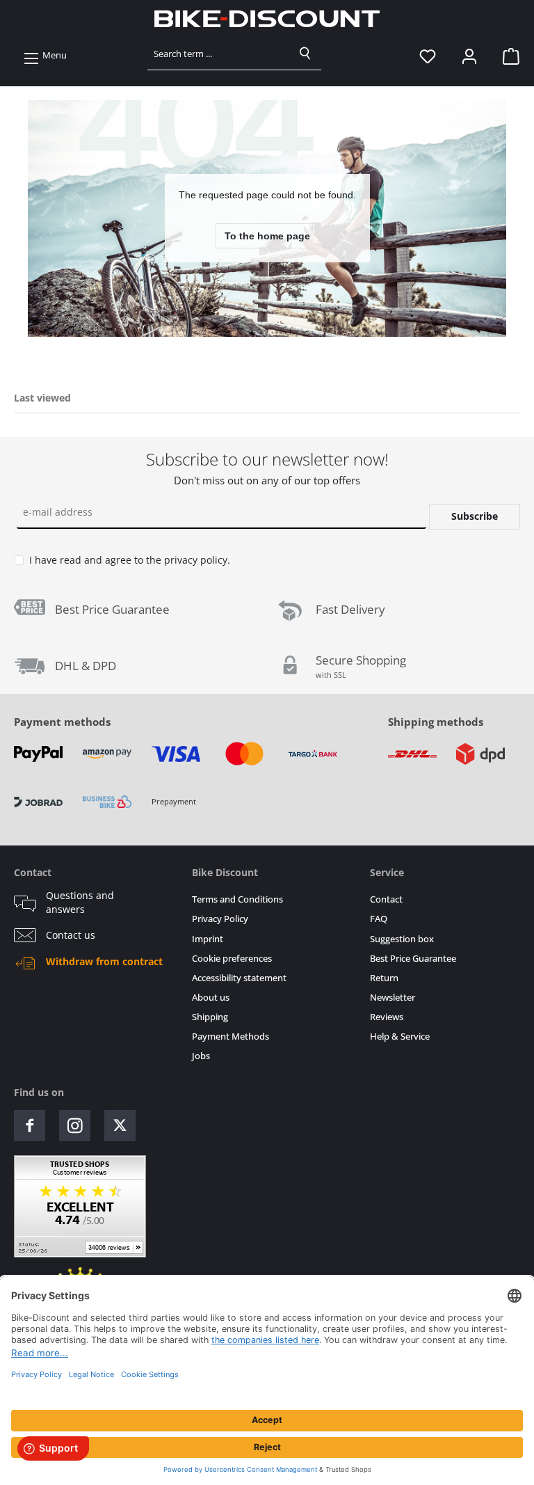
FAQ (378, 919)
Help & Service (400, 1036)
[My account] (469, 55)
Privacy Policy (220, 919)
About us (210, 997)
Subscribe (474, 516)
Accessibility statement (239, 978)
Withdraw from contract (104, 961)
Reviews (386, 1017)
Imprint (207, 939)
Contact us (70, 935)
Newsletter (392, 997)
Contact (386, 899)
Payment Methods (230, 1036)
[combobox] (218, 54)
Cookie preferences (232, 958)
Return (384, 978)
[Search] (305, 54)
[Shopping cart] (507, 55)
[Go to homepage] (267, 18)
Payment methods (62, 722)
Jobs (201, 1056)
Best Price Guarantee (413, 958)
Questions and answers (80, 902)
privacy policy (195, 559)
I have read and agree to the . (129, 559)
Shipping (210, 1017)
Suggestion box (402, 939)
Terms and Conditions (237, 899)
